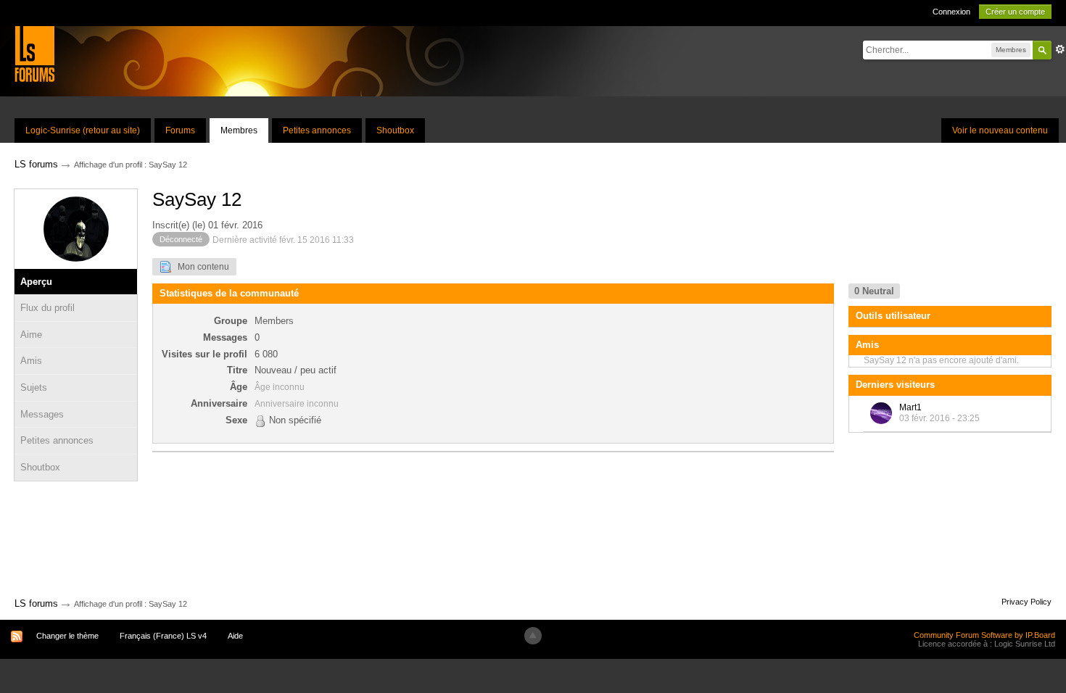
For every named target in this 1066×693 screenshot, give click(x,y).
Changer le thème (67, 635)
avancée (1060, 49)
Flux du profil (47, 307)
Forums (180, 130)
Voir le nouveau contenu (1000, 130)
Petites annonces (317, 130)
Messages (42, 414)
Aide (235, 635)
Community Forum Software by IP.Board (984, 635)
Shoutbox (395, 130)
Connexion (951, 11)
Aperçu (36, 281)
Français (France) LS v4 (163, 635)
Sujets (33, 387)
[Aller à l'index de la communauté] (34, 53)
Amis (31, 360)
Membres (238, 130)
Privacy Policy (1026, 601)
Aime (31, 334)
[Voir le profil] (881, 413)
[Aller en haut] (533, 635)
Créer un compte (1015, 11)
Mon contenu (200, 267)
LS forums (36, 603)
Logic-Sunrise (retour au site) (82, 130)
